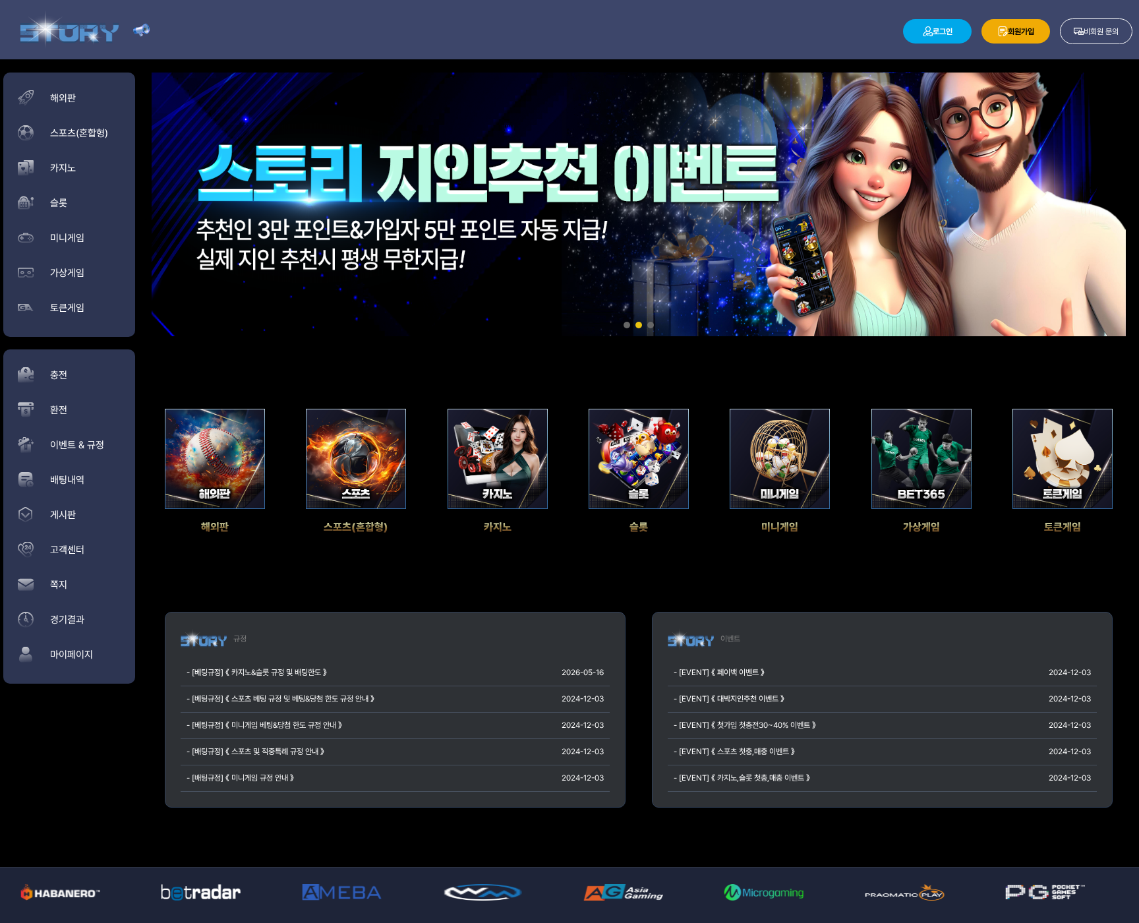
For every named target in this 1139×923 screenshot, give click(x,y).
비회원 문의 (1101, 31)
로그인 (942, 31)
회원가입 (1021, 31)
